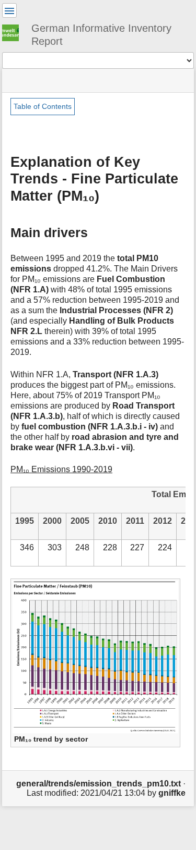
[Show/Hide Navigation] (9, 10)
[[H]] (14, 31)
